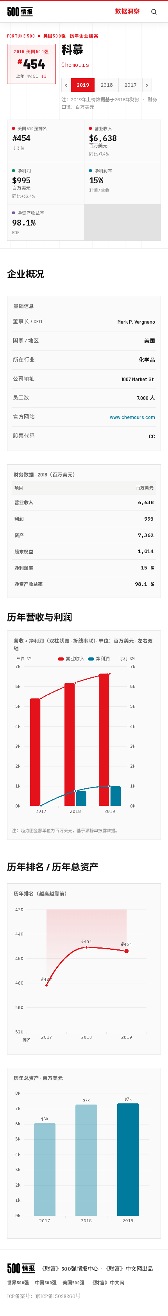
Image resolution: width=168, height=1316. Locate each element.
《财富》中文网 (107, 1282)
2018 (106, 85)
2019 (83, 85)
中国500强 (46, 1282)
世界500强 (18, 1282)
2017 (130, 85)
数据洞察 (127, 10)
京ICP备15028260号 (57, 1296)
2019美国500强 (31, 51)
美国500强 (74, 1282)
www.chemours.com (132, 417)
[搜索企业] (154, 12)
